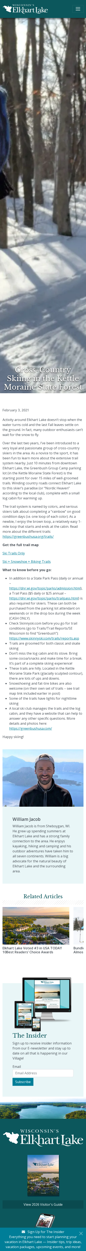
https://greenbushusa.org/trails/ (28, 536)
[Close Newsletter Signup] (81, 1233)
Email (17, 1066)
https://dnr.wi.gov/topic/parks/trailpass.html (43, 598)
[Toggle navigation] (77, 9)
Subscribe (23, 1082)
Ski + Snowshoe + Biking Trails (27, 561)
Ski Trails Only (14, 553)
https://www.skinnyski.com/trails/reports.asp (44, 638)
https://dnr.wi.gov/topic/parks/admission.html (45, 588)
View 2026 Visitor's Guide (43, 1204)
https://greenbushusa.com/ (30, 728)
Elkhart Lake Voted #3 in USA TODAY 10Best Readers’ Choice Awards (32, 950)
